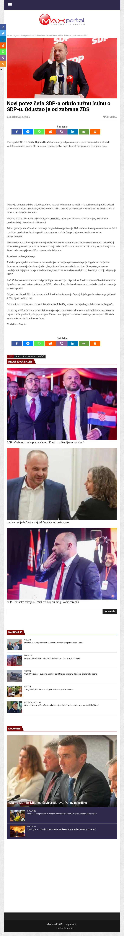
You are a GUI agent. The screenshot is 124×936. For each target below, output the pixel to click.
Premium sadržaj (32, 702)
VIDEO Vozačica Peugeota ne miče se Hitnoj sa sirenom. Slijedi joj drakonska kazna (60, 674)
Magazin (28, 655)
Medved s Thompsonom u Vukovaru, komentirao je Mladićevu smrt (53, 643)
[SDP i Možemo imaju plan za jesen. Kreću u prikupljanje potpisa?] (62, 404)
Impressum (71, 924)
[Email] (84, 131)
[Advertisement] (62, 175)
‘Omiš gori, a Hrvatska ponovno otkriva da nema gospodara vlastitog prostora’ (61, 829)
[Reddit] (50, 131)
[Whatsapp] (39, 131)
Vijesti (16, 36)
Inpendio (68, 928)
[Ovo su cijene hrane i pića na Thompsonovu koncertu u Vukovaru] (14, 660)
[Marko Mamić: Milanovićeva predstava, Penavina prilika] (62, 771)
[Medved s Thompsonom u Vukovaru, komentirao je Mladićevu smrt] (14, 644)
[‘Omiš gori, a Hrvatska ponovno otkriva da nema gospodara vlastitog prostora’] (17, 831)
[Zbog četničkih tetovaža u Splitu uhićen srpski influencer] (14, 691)
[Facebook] (16, 131)
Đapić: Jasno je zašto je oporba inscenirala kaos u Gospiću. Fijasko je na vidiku (62, 814)
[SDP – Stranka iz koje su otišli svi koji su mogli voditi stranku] (62, 564)
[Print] (95, 131)
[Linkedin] (72, 131)
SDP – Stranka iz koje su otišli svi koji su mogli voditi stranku (43, 602)
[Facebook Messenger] (28, 131)
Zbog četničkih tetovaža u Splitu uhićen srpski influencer (48, 689)
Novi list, (55, 218)
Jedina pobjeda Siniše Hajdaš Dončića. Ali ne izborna (38, 522)
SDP (17, 356)
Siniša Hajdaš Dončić (33, 356)
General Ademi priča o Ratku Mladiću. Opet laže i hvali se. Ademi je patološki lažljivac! (61, 705)
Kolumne (31, 811)
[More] (3, 64)
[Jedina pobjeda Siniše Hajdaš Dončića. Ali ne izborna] (62, 484)
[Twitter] (3, 33)
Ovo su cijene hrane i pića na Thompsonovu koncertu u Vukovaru (52, 658)
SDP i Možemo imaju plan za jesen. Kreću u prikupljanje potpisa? (45, 442)
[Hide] (1, 69)
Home (9, 36)
